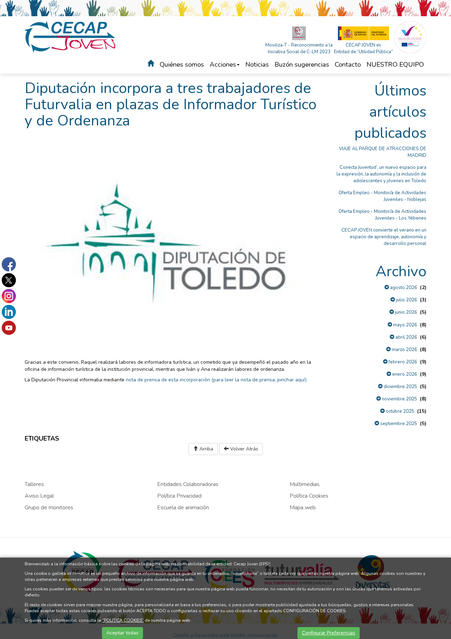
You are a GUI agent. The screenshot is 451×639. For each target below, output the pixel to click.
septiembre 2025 (398, 423)
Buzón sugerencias (301, 64)
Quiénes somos (182, 64)
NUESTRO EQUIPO (395, 64)
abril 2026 (405, 337)
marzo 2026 (404, 349)
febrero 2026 (402, 362)
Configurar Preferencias (328, 632)
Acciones (223, 64)
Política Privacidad (179, 496)
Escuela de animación (183, 507)
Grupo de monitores (49, 507)
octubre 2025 (399, 411)
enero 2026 (404, 374)
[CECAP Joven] (70, 36)
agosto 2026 (403, 287)
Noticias (257, 64)
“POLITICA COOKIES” (123, 620)
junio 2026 (405, 312)
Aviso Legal (39, 496)
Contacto (348, 64)
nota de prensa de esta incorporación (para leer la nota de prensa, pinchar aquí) (216, 379)
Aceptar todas (122, 632)
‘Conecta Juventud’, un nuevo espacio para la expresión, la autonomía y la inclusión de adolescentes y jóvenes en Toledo (381, 174)
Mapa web (303, 507)
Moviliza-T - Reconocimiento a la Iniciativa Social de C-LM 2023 (299, 48)
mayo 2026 (404, 325)
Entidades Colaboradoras (187, 484)
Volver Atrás (243, 449)
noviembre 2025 (399, 399)
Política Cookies (309, 496)
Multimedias (305, 484)
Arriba (205, 449)
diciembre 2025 (400, 386)
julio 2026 (406, 300)
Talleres (34, 484)
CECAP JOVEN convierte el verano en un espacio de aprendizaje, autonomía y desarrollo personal (383, 237)
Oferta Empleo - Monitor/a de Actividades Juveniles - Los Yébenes (382, 214)
